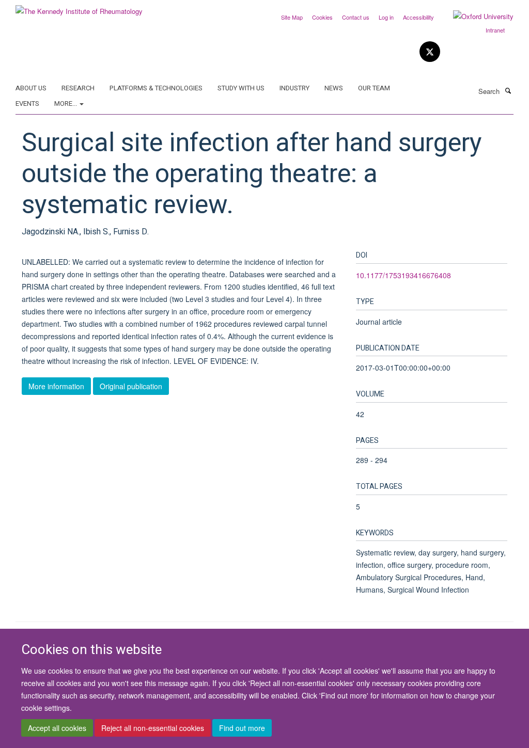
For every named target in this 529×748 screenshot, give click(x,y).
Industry (294, 88)
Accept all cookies (57, 728)
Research (78, 88)
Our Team (374, 88)
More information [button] (56, 386)
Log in (386, 17)
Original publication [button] (131, 386)
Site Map (292, 17)
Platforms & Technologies (156, 88)
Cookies (322, 17)
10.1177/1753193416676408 (403, 275)
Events (27, 103)
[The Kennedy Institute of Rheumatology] (79, 7)
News (333, 88)
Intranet (495, 30)
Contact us (355, 17)
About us (30, 88)
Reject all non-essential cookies (152, 728)
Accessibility (418, 17)
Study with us (240, 88)
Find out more (242, 728)
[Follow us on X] (429, 52)
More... (66, 103)
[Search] (508, 90)
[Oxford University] (476, 16)
